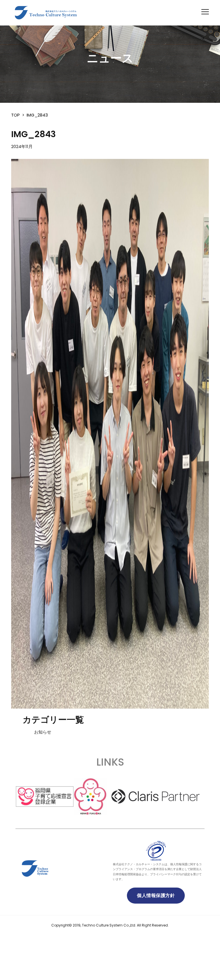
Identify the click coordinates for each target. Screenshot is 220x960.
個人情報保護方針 (156, 895)
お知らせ (42, 732)
